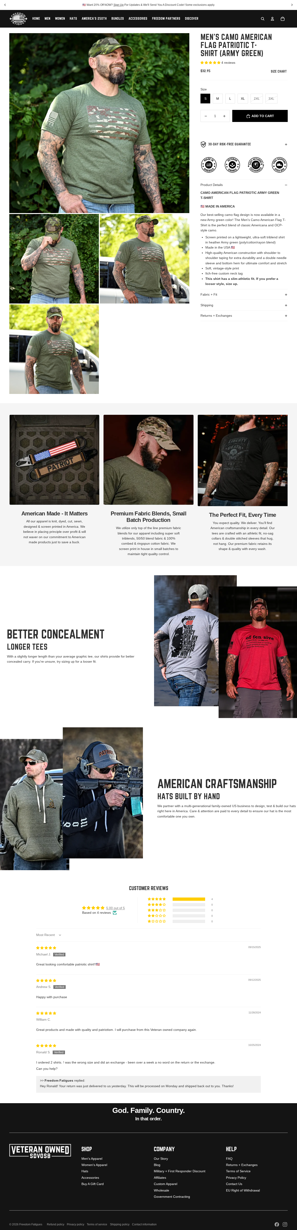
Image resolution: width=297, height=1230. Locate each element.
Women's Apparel (94, 1165)
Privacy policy (75, 1224)
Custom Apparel (165, 1184)
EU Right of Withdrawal (243, 1190)
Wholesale (161, 1190)
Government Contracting (172, 1196)
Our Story (161, 1158)
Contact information (144, 1224)
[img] (46, 948)
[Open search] (263, 19)
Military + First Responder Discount (179, 1171)
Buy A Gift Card (92, 1184)
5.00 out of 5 (115, 908)
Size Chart (279, 71)
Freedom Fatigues (30, 1224)
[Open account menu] (272, 19)
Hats (84, 1171)
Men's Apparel (91, 1158)
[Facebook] (277, 1224)
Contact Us (234, 1184)
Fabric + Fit (208, 295)
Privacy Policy (236, 1177)
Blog (157, 1165)
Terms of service (97, 1224)
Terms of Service (238, 1171)
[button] (210, 63)
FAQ (229, 1158)
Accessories (90, 1177)
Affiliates (160, 1177)
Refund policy (55, 1224)
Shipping (206, 305)
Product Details (211, 185)
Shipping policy (119, 1224)
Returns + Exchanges (216, 316)
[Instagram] (285, 1224)
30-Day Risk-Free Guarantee (229, 144)
